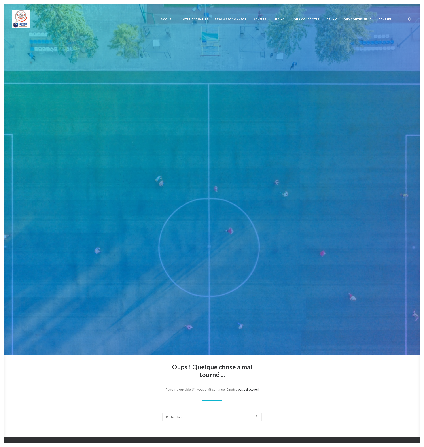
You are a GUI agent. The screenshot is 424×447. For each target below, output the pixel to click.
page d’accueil (248, 389)
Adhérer (260, 19)
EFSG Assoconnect (230, 19)
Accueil (167, 19)
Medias (279, 19)
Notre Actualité (194, 19)
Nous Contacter (306, 19)
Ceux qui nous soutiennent (349, 19)
